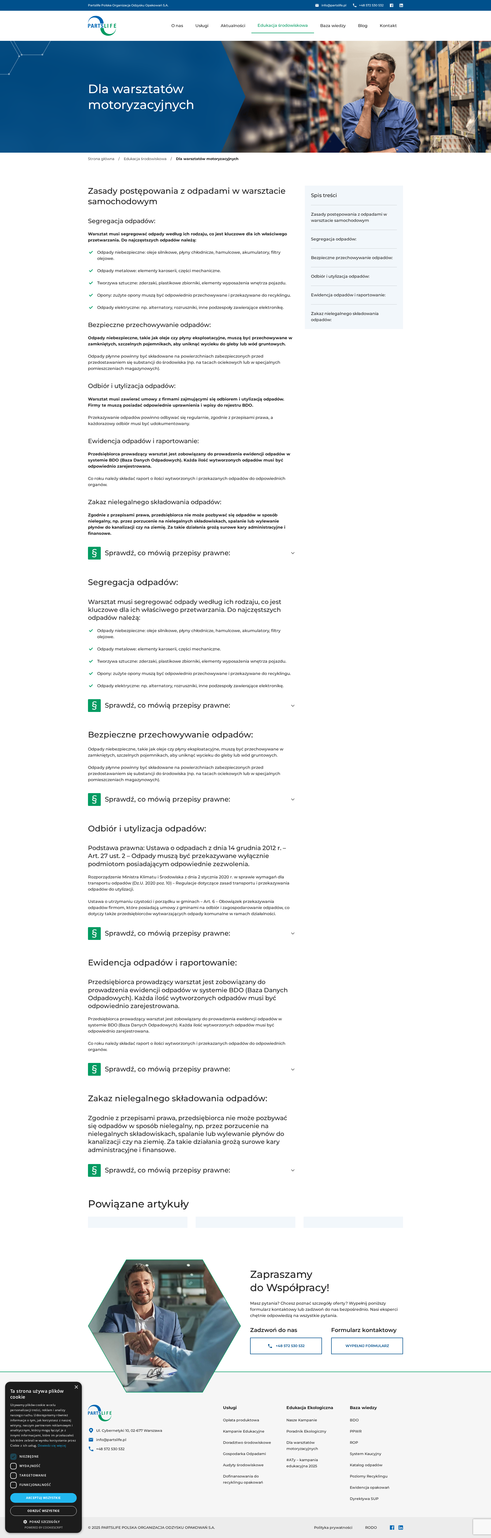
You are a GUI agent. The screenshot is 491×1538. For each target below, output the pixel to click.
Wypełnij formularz (367, 1345)
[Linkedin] (401, 5)
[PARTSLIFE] (102, 26)
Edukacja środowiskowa (145, 158)
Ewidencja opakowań (369, 1487)
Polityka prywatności (333, 1527)
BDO (354, 1420)
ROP (354, 1442)
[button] (43, 1521)
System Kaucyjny (365, 1453)
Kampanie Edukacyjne (244, 1431)
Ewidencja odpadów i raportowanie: (349, 295)
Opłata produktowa (241, 1420)
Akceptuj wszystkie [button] (43, 1498)
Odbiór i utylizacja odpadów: (341, 276)
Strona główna (101, 158)
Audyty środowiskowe (244, 1465)
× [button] (76, 1387)
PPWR (356, 1431)
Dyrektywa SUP (364, 1498)
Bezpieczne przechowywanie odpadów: (352, 257)
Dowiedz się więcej (52, 1445)
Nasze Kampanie (301, 1420)
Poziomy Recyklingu (369, 1476)
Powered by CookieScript (44, 1527)
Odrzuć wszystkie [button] (43, 1511)
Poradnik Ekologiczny (306, 1431)
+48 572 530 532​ (290, 1345)
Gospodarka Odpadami (244, 1453)
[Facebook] (391, 5)
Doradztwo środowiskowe (247, 1442)
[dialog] (43, 1457)
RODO (371, 1527)
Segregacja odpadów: (335, 239)
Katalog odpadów (366, 1465)
